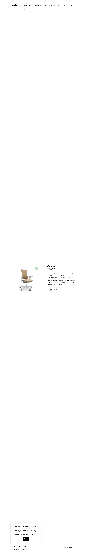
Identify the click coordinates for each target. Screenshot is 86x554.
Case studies (38, 5)
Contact (58, 5)
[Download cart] (74, 5)
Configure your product (60, 290)
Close (25, 539)
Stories (45, 5)
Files (64, 5)
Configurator (52, 5)
